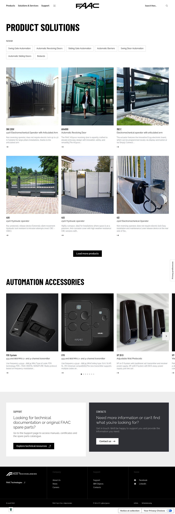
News (55, 484)
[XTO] (87, 333)
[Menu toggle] (54, 6)
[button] (81, 374)
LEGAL (136, 503)
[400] (32, 196)
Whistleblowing (147, 503)
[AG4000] (87, 107)
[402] (87, 196)
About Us (56, 480)
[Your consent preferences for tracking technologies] (172, 270)
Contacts (97, 487)
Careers (56, 487)
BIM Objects (98, 484)
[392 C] (143, 107)
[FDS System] (32, 333)
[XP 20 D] (143, 333)
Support (96, 480)
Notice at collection (130, 510)
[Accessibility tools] (10, 509)
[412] (143, 196)
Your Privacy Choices (154, 510)
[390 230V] (32, 107)
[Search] (167, 6)
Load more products (87, 253)
